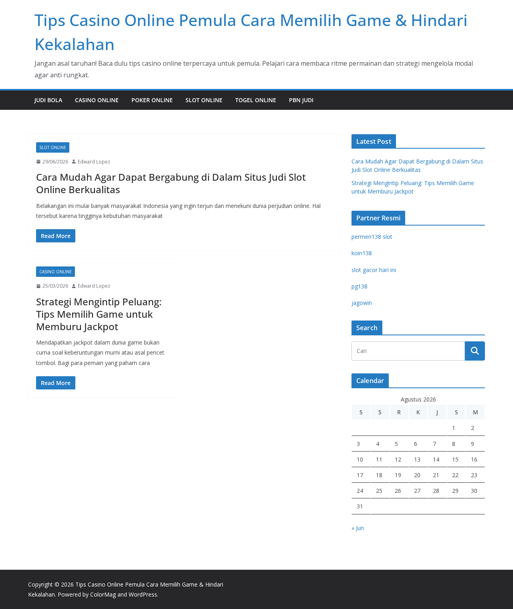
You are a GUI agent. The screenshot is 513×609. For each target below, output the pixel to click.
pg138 (359, 286)
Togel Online (255, 100)
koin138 (361, 253)
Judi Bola (48, 100)
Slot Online (204, 100)
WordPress (143, 594)
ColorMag (103, 594)
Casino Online (97, 100)
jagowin (361, 303)
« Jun (357, 528)
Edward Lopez (94, 161)
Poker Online (152, 100)
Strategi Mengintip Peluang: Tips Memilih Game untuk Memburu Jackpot (99, 314)
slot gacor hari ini (373, 270)
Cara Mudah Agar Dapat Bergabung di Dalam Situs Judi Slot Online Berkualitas (171, 183)
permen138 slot (371, 236)
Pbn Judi (301, 100)
